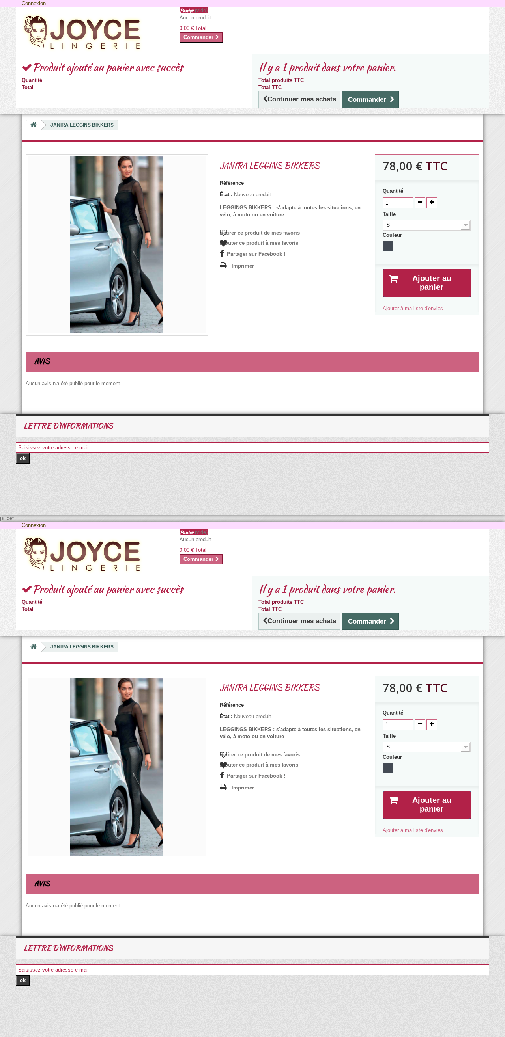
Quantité (393, 191)
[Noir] (388, 246)
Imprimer (243, 266)
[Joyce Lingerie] (95, 32)
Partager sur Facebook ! (256, 254)
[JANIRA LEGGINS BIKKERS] (117, 245)
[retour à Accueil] (33, 125)
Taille (390, 214)
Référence (232, 183)
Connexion (34, 3)
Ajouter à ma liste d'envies (413, 308)
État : (226, 194)
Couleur (393, 235)
